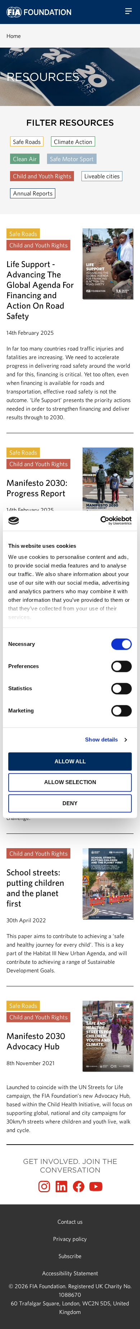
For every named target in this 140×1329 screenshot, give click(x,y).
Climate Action (73, 141)
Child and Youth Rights (42, 176)
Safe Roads (27, 141)
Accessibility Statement (70, 1273)
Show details (101, 739)
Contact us (70, 1221)
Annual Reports (32, 193)
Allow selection (70, 782)
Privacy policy (70, 1239)
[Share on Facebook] (78, 1186)
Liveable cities (102, 176)
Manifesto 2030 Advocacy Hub (70, 1067)
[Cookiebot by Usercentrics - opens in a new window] (101, 520)
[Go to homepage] (38, 12)
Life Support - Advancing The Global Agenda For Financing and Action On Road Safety (70, 330)
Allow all (70, 761)
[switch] (121, 666)
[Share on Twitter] (61, 1186)
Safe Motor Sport (72, 158)
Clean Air (25, 158)
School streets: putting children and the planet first (70, 917)
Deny (70, 803)
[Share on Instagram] (44, 1186)
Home (13, 36)
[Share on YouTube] (95, 1186)
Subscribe (70, 1256)
